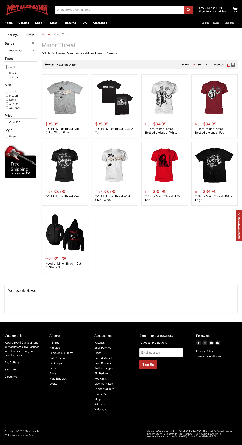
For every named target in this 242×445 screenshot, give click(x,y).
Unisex (13, 136)
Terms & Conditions (208, 356)
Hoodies (13, 73)
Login (205, 22)
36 (199, 64)
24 (193, 64)
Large (12, 99)
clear (33, 43)
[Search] (188, 10)
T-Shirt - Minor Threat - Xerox (64, 196)
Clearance (10, 376)
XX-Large (14, 107)
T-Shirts (13, 77)
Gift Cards (10, 369)
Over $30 (14, 122)
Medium (14, 95)
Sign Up (148, 364)
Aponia (32, 434)
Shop (39, 22)
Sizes (54, 22)
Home (46, 34)
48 (205, 64)
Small (12, 91)
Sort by (49, 64)
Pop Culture (11, 362)
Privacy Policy (204, 351)
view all (30, 34)
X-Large (13, 103)
